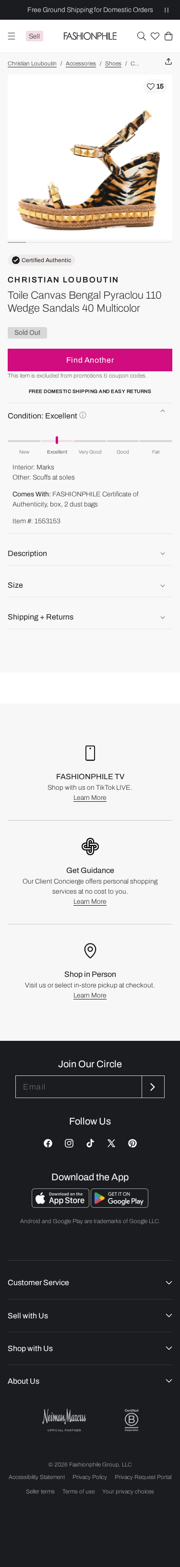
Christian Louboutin (32, 63)
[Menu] (11, 36)
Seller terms (40, 1491)
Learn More (90, 797)
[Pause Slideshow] (166, 10)
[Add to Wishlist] (155, 86)
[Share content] (168, 61)
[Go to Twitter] (111, 1143)
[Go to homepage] (90, 36)
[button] (141, 36)
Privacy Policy (89, 1477)
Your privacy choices (128, 1491)
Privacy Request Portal (143, 1477)
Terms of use (78, 1491)
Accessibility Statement (37, 1477)
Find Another (90, 360)
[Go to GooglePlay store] (119, 1205)
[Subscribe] (152, 1086)
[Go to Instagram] (69, 1143)
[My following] (155, 36)
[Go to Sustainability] (131, 1420)
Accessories (81, 63)
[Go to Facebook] (48, 1143)
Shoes (113, 63)
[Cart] (168, 36)
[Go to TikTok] (90, 1143)
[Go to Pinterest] (132, 1143)
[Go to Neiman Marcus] (64, 1420)
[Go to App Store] (61, 1205)
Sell (34, 36)
